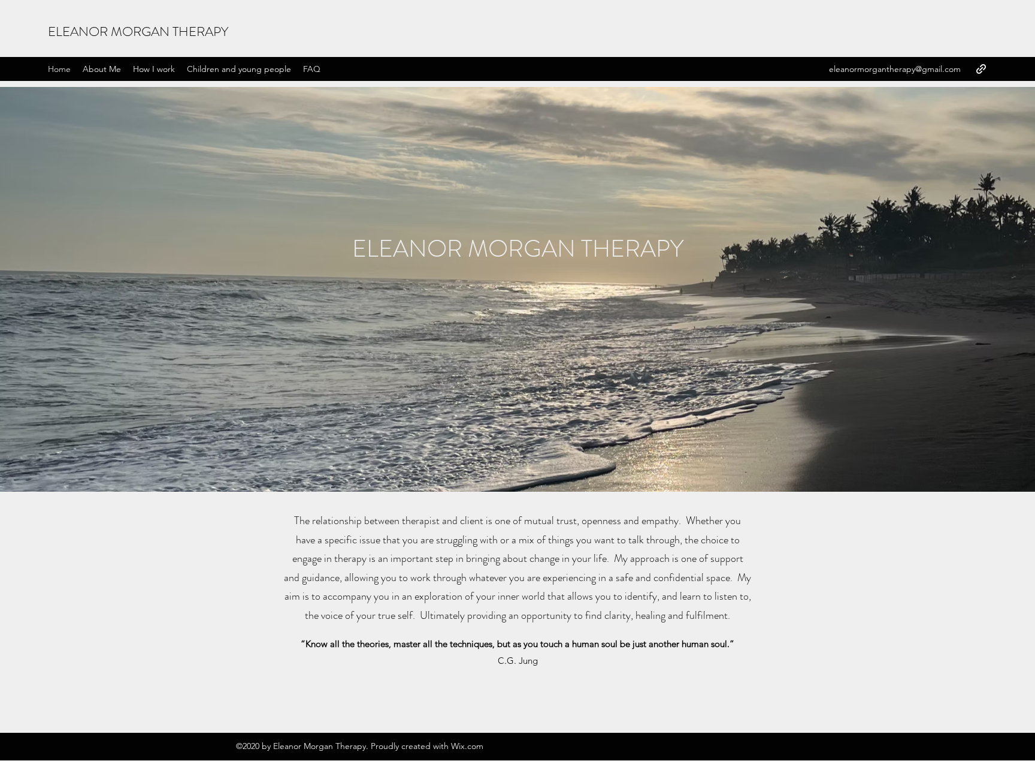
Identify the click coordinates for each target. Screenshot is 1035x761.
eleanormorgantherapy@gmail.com (895, 69)
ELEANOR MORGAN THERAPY (138, 31)
